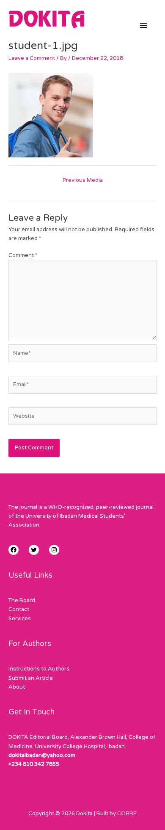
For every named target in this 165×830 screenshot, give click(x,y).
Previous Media (83, 180)
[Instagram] (54, 550)
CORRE (127, 813)
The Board (21, 600)
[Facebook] (13, 550)
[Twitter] (34, 550)
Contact (18, 609)
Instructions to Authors (38, 668)
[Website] (82, 417)
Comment (22, 255)
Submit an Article (30, 678)
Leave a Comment (31, 58)
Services (19, 618)
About (16, 687)
